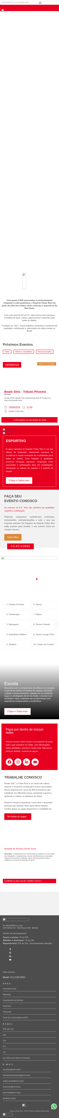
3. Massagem (12, 624)
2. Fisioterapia (12, 614)
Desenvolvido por (7, 1117)
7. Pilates (37, 614)
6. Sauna (37, 604)
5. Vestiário (11, 644)
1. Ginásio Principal (15, 604)
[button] (12, 365)
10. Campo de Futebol (43, 644)
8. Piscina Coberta (41, 624)
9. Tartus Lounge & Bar (43, 634)
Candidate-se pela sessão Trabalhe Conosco (22, 881)
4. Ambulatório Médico (16, 634)
